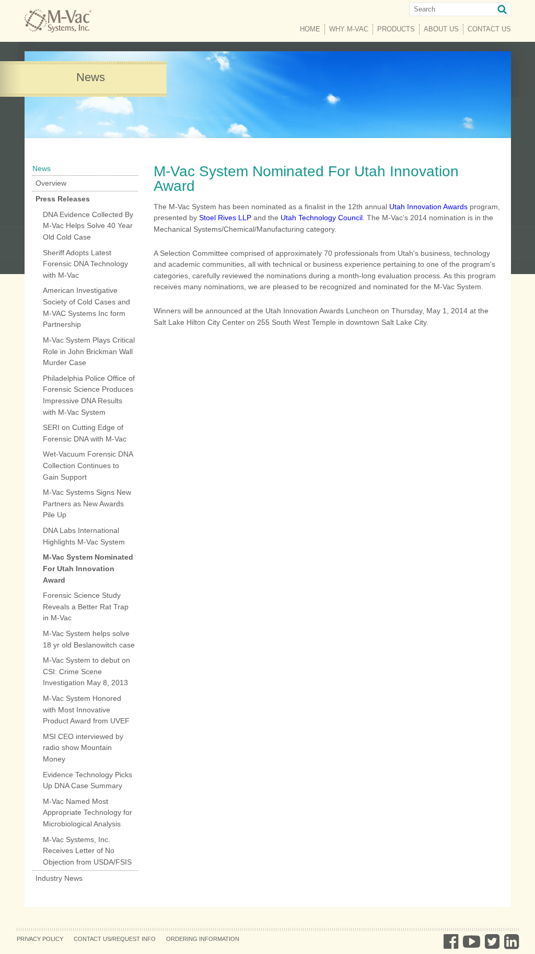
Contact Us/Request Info (115, 939)
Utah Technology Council (322, 217)
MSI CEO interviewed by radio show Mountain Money (83, 747)
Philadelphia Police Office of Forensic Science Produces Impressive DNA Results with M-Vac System (89, 395)
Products (396, 29)
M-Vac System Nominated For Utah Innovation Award (88, 568)
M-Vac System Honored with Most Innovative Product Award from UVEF (86, 709)
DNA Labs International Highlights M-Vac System (84, 536)
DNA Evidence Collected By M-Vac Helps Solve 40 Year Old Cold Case (88, 225)
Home (310, 29)
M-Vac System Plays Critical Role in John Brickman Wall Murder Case (89, 351)
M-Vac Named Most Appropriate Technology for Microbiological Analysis (87, 812)
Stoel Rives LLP (225, 217)
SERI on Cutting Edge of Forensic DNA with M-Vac (84, 433)
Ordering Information (202, 939)
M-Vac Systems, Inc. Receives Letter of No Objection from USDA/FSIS (87, 850)
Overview (51, 183)
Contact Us (489, 29)
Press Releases (63, 199)
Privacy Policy (40, 939)
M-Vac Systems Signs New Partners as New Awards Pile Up (87, 503)
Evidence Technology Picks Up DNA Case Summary (87, 780)
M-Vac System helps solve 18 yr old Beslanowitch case (89, 639)
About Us (441, 29)
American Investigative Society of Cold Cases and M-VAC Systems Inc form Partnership (86, 307)
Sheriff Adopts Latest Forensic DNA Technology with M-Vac (85, 263)
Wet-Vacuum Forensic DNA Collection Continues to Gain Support (88, 465)
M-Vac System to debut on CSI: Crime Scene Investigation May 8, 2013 (86, 671)
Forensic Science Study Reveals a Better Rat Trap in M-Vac (86, 606)
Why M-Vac (348, 29)
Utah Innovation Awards (428, 206)
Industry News (59, 878)
